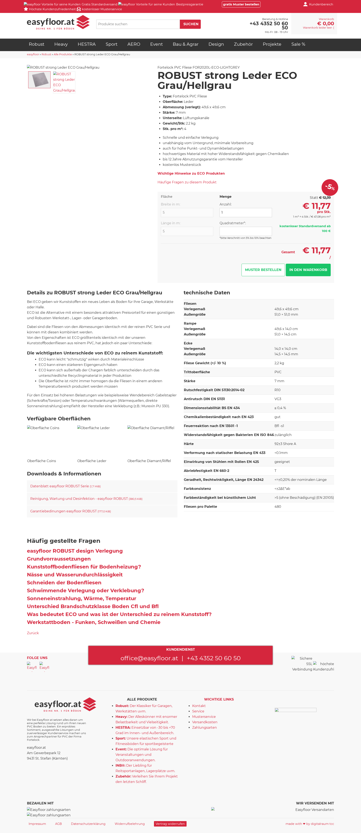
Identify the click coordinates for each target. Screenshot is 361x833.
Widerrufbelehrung (130, 824)
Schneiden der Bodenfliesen (64, 583)
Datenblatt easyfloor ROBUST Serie (65, 486)
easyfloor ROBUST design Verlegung (75, 551)
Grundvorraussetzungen (59, 559)
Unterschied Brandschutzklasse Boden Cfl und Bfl (93, 606)
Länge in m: (170, 223)
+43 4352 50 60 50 (214, 658)
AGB (58, 824)
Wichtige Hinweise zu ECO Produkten (191, 173)
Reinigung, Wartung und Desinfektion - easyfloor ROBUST (86, 499)
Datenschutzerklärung (88, 824)
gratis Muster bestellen (241, 4)
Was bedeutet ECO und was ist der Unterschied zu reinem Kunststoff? (119, 614)
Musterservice (204, 717)
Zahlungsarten (204, 728)
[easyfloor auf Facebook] (32, 667)
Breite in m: (170, 204)
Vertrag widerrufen (170, 824)
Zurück (33, 633)
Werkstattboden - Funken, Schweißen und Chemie (93, 622)
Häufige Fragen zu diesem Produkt (187, 182)
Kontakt (199, 706)
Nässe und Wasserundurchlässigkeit (75, 575)
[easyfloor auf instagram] (44, 667)
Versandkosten (204, 722)
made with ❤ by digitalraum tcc (310, 824)
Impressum (37, 824)
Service (198, 711)
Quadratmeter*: (233, 223)
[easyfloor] (58, 22)
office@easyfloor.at (149, 658)
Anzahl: (225, 204)
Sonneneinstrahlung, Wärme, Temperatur (81, 598)
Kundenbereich (321, 4)
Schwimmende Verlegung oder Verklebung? (85, 590)
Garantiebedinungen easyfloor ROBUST (70, 511)
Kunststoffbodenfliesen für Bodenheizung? (84, 567)
